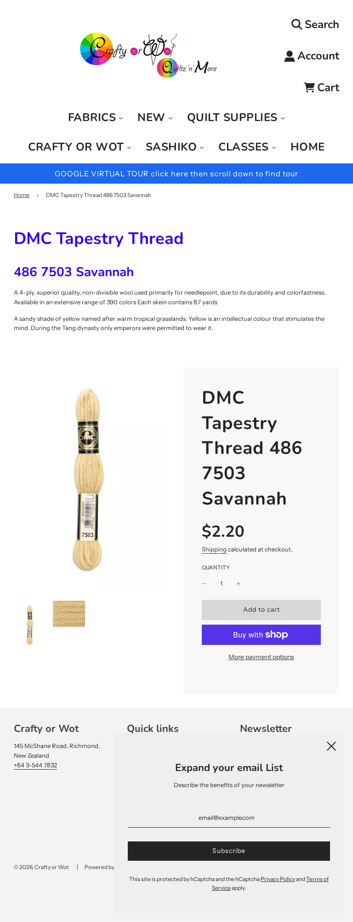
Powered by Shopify (109, 867)
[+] (238, 583)
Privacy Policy (278, 879)
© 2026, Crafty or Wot (41, 867)
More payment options (261, 657)
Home (21, 194)
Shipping (214, 549)
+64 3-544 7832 (35, 765)
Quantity (216, 567)
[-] (204, 583)
